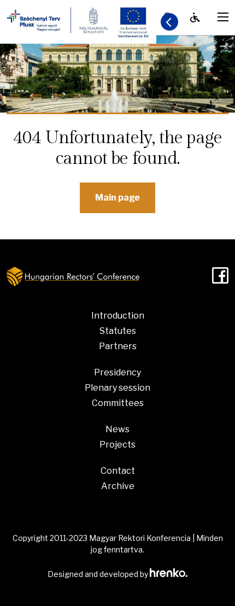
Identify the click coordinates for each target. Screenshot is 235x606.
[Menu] (223, 17)
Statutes (117, 331)
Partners (118, 346)
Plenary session (117, 388)
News (117, 429)
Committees (118, 403)
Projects (117, 444)
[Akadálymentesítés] (195, 17)
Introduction (117, 315)
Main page (117, 197)
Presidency (117, 372)
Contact (118, 471)
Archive (117, 486)
